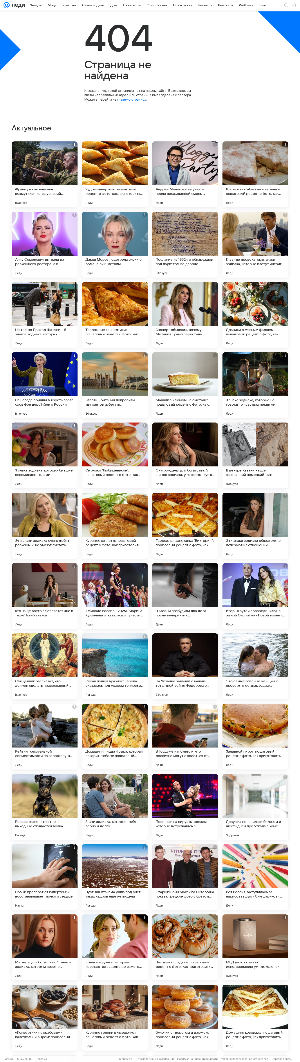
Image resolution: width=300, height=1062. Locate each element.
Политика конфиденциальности (197, 1058)
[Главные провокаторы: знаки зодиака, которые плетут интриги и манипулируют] (255, 245)
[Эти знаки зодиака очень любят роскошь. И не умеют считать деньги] (45, 526)
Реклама (41, 1058)
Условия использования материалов (244, 1058)
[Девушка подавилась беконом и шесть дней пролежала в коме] (255, 807)
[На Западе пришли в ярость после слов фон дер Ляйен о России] (45, 385)
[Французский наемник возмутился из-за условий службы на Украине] (45, 174)
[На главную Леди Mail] (17, 5)
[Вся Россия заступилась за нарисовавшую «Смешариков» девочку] (255, 877)
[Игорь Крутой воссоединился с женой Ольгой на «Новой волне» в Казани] (255, 596)
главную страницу (131, 99)
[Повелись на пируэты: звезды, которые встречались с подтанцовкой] (185, 807)
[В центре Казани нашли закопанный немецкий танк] (255, 455)
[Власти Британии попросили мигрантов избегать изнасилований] (115, 385)
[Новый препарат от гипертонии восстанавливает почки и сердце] (45, 877)
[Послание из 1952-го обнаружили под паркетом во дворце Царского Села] (185, 245)
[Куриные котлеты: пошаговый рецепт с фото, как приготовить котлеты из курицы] (115, 526)
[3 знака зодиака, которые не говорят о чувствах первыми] (255, 385)
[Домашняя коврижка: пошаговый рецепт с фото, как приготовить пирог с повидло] (255, 1018)
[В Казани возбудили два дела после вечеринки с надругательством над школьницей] (185, 596)
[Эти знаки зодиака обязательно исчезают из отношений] (255, 526)
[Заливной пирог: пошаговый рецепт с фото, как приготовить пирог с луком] (255, 736)
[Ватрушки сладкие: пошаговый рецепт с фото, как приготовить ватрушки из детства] (185, 947)
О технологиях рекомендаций (155, 1058)
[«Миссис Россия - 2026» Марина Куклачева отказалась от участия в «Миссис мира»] (115, 596)
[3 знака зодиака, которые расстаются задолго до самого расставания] (115, 947)
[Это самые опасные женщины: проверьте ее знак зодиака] (255, 666)
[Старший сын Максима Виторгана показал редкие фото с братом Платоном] (185, 877)
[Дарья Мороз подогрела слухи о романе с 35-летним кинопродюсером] (115, 245)
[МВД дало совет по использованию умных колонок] (255, 947)
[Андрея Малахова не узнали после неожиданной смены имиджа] (185, 174)
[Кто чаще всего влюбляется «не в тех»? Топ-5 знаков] (45, 596)
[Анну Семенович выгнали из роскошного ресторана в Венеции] (45, 245)
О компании (24, 1058)
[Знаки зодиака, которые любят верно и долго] (115, 807)
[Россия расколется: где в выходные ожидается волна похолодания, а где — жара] (45, 807)
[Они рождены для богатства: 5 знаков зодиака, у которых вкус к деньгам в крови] (185, 455)
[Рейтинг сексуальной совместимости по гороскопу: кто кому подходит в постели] (45, 736)
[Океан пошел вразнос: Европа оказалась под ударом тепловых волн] (115, 666)
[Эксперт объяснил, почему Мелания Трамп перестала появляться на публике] (185, 315)
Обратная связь (282, 1058)
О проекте (125, 1058)
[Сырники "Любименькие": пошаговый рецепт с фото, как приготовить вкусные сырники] (115, 455)
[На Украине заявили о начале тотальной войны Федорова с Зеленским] (185, 666)
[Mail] (7, 5)
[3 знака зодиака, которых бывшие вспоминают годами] (45, 455)
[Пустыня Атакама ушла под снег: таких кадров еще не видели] (115, 877)
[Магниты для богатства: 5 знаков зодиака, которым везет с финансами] (45, 947)
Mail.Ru (9, 1058)
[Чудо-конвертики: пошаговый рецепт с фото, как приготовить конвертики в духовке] (115, 174)
